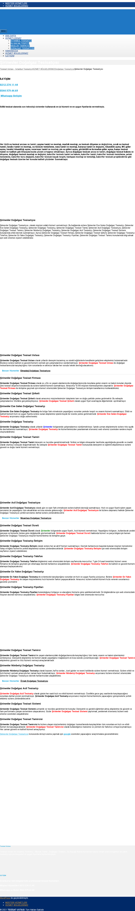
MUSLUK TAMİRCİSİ (20, 46)
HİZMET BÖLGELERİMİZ (16, 6)
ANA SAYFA (10, 36)
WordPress (5, 898)
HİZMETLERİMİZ (13, 38)
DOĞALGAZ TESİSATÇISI (22, 48)
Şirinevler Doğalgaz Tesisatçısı (14, 734)
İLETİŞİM (9, 56)
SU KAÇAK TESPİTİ (20, 43)
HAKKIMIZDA (11, 51)
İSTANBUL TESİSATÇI (21, 41)
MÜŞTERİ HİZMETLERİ (16, 3)
